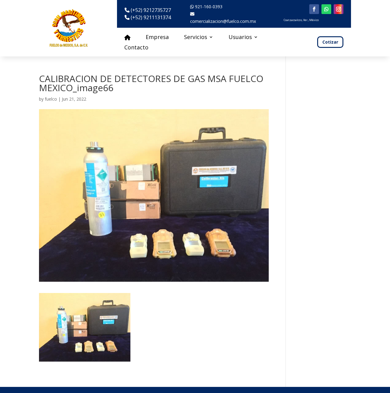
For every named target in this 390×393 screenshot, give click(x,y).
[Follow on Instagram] (338, 9)
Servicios (195, 38)
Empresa (157, 38)
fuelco (51, 99)
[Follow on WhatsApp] (326, 9)
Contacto (136, 48)
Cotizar (330, 42)
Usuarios (240, 38)
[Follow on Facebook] (314, 9)
